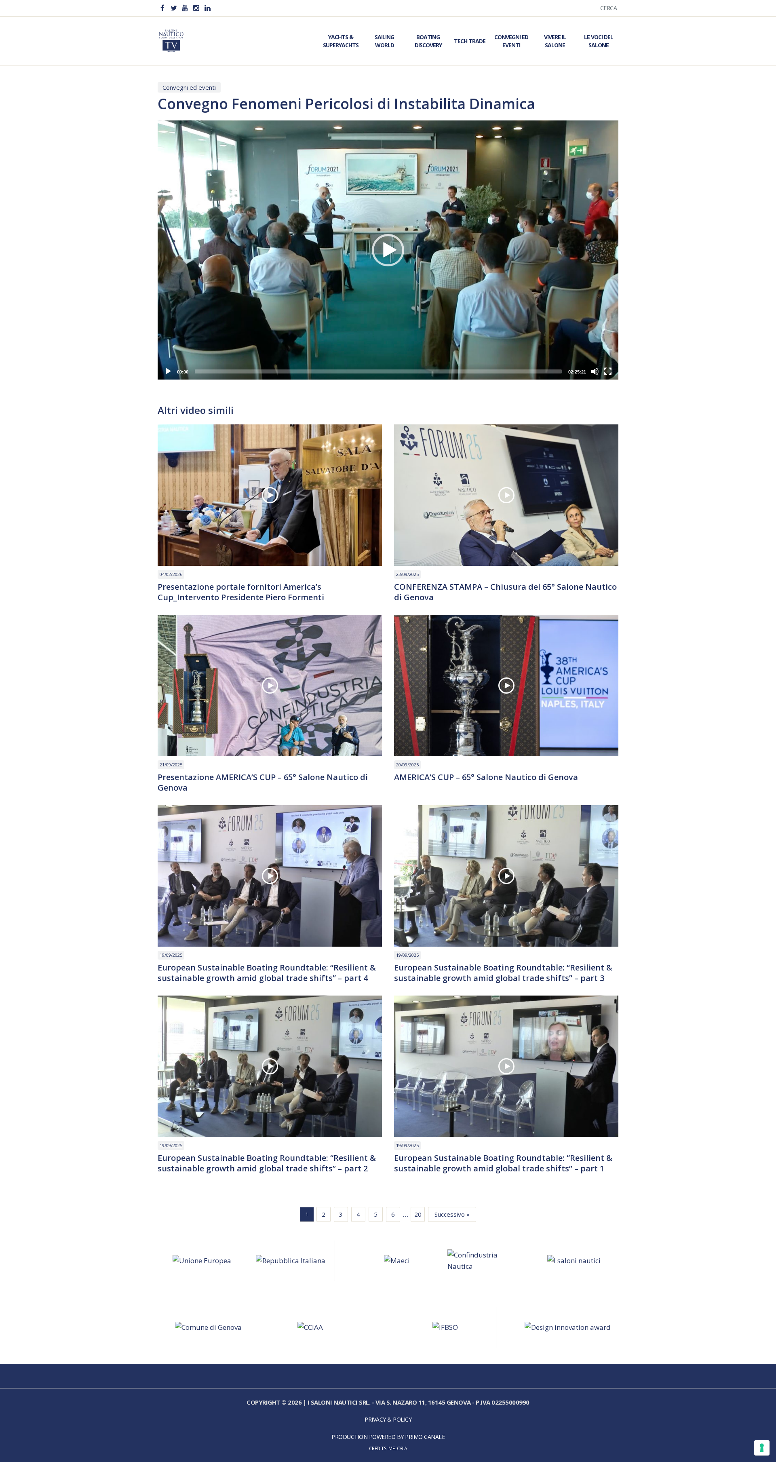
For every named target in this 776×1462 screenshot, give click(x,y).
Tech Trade (469, 41)
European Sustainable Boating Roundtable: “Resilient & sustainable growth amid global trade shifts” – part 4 (267, 972)
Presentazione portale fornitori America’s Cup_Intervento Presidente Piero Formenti (241, 592)
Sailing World (384, 41)
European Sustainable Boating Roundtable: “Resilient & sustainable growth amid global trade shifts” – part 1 (503, 1163)
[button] (388, 250)
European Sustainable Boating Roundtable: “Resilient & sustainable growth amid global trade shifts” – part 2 (267, 1163)
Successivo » (452, 1214)
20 (418, 1214)
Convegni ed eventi (189, 87)
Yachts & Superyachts (340, 41)
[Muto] (595, 371)
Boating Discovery (428, 41)
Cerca (608, 8)
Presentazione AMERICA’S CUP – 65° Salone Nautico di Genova (263, 782)
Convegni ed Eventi (511, 41)
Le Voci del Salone (598, 41)
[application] (388, 250)
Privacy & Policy (388, 1419)
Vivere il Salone (555, 41)
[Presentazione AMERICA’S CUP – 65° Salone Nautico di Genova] (270, 685)
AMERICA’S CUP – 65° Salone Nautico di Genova (486, 777)
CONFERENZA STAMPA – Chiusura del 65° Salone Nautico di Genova (505, 592)
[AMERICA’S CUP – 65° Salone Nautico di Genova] (506, 685)
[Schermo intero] (608, 371)
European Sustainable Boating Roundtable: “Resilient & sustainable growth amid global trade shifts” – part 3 (503, 972)
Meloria (397, 1448)
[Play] (168, 371)
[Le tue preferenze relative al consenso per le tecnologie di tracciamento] (762, 1448)
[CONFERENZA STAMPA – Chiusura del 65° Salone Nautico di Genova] (506, 495)
